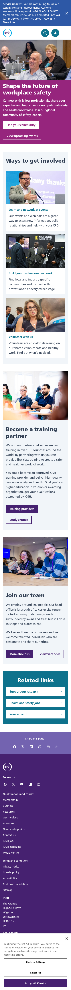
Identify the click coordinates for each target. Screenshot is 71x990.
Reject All (35, 972)
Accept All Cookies (35, 983)
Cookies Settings (35, 962)
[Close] (67, 939)
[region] (35, 961)
